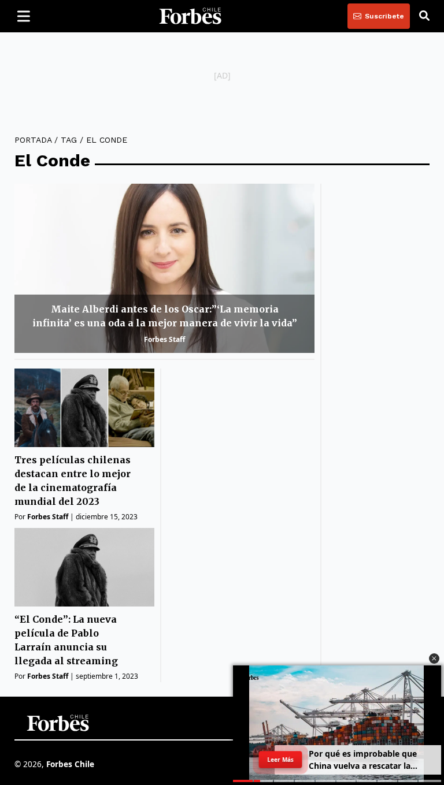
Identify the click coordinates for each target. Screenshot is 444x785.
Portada (32, 139)
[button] (434, 658)
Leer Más (280, 760)
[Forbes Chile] (190, 16)
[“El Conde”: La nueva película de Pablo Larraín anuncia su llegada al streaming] (84, 567)
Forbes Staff (164, 339)
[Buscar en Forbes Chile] (424, 16)
